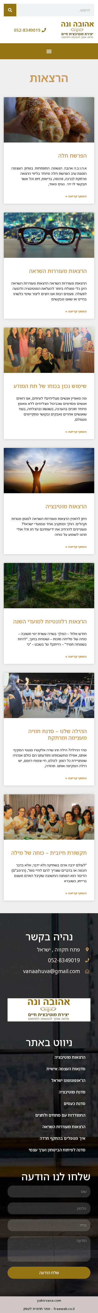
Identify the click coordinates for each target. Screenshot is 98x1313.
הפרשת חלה (72, 155)
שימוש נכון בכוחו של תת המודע (50, 385)
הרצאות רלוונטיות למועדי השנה (50, 621)
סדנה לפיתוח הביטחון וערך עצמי (57, 1150)
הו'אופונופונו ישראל (68, 1080)
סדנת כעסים (74, 1103)
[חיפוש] (10, 10)
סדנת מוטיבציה (72, 1092)
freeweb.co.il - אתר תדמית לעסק (49, 1308)
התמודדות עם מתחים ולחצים (60, 1115)
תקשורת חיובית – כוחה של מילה (49, 852)
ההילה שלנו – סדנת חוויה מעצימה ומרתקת (57, 734)
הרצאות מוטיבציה (66, 506)
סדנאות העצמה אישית (65, 1069)
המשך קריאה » (76, 196)
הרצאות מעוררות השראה (58, 270)
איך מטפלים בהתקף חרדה (62, 1138)
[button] (49, 51)
